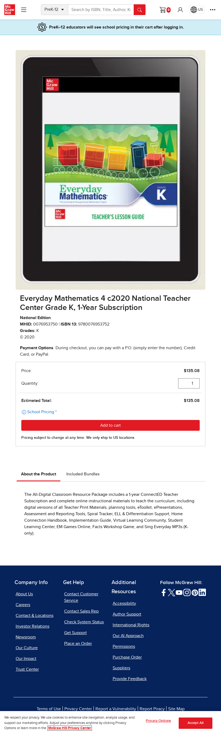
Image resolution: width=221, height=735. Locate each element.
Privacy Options (158, 721)
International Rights (131, 625)
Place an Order (78, 643)
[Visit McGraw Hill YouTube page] (179, 592)
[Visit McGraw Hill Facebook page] (163, 592)
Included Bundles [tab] (83, 474)
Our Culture (27, 648)
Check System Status (84, 622)
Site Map (176, 709)
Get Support (75, 633)
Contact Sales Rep (81, 611)
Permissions (124, 646)
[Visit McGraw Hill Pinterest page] (194, 592)
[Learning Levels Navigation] (23, 9)
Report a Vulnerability (115, 709)
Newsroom (26, 637)
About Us (24, 594)
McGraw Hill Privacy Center (69, 728)
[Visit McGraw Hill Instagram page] (187, 592)
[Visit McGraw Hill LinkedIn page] (202, 592)
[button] (180, 9)
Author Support (127, 614)
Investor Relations (32, 626)
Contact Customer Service (81, 597)
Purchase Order (127, 657)
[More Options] (212, 9)
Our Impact (26, 658)
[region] (110, 723)
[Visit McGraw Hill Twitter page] (171, 592)
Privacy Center (78, 709)
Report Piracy (152, 709)
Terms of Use (49, 709)
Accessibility (124, 603)
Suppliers (121, 668)
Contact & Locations (34, 615)
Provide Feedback (130, 679)
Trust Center (27, 669)
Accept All (195, 723)
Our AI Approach (128, 636)
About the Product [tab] (38, 474)
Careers (23, 605)
